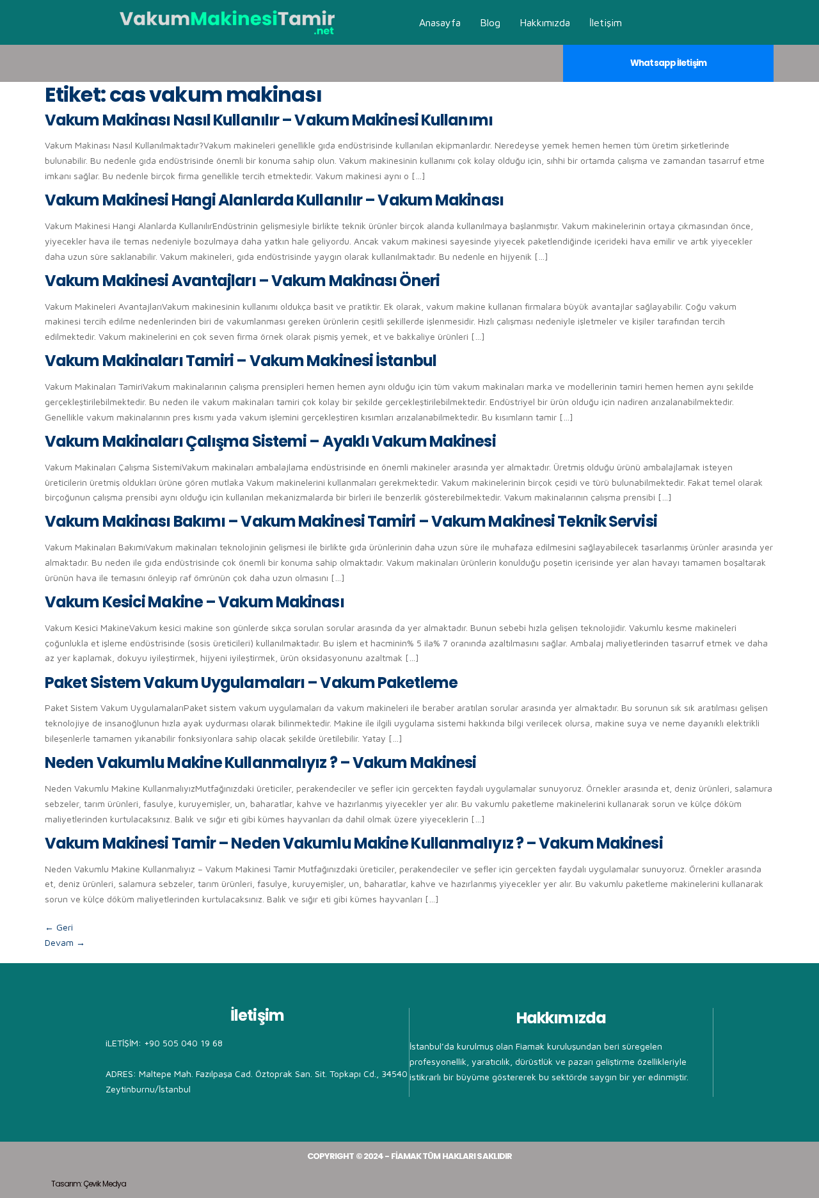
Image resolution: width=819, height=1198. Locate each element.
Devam (65, 942)
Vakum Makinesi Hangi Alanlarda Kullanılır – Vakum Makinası (274, 200)
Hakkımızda (545, 22)
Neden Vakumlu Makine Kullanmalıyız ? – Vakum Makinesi (260, 762)
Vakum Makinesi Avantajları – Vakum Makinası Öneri (242, 280)
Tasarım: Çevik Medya (88, 1183)
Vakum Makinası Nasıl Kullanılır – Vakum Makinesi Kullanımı (269, 120)
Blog (490, 22)
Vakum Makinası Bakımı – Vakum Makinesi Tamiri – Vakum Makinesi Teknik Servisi (351, 521)
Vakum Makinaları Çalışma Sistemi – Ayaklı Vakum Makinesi (270, 441)
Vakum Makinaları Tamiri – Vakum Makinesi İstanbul (240, 360)
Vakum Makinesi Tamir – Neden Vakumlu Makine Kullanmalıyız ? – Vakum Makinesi (354, 843)
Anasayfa (440, 22)
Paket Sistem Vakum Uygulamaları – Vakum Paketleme (251, 682)
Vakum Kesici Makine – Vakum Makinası (194, 601)
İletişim (605, 22)
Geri (59, 927)
